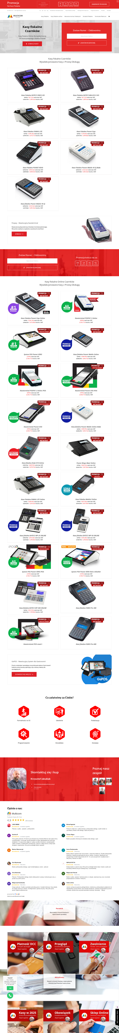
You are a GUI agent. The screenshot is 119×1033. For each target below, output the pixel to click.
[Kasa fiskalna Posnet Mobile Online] (82, 339)
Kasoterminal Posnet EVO (33, 427)
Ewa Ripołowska (16, 862)
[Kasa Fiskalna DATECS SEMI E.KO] (29, 80)
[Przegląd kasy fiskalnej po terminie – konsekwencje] (68, 953)
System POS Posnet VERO (33, 354)
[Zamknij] (17, 976)
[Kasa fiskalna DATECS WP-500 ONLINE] (29, 593)
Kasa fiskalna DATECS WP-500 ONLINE (33, 608)
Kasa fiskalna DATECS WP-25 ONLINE (33, 535)
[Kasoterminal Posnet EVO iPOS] (82, 375)
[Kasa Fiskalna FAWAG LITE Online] (29, 484)
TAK (10, 988)
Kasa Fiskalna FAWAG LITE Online (33, 499)
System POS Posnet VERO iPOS (33, 572)
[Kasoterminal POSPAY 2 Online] (82, 303)
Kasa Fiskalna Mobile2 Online (86, 499)
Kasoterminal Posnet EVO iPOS (86, 391)
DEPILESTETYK (70, 862)
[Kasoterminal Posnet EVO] (29, 411)
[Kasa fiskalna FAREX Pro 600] (82, 629)
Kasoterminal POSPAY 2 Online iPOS (33, 391)
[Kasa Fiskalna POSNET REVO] (29, 152)
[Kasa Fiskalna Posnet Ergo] (82, 116)
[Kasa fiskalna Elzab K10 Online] (29, 448)
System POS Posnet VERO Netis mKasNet (86, 572)
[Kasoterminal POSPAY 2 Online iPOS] (29, 375)
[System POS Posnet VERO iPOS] (29, 556)
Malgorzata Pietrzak (71, 872)
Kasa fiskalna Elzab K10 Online (33, 463)
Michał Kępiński (70, 824)
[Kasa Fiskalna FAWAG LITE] (29, 116)
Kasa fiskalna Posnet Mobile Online (86, 354)
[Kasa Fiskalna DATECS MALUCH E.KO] (82, 80)
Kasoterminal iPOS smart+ (33, 644)
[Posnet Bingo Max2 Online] (82, 448)
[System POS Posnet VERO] (29, 339)
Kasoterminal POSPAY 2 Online (86, 318)
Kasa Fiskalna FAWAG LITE (33, 131)
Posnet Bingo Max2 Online (86, 463)
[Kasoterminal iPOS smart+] (29, 629)
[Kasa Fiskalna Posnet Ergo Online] (29, 303)
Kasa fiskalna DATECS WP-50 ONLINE (86, 535)
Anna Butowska (16, 872)
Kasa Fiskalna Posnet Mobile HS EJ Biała (86, 168)
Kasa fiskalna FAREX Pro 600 (86, 644)
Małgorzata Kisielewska (18, 882)
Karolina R (15, 834)
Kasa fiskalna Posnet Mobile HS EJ (33, 204)
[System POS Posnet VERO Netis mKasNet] (82, 556)
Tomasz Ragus (70, 834)
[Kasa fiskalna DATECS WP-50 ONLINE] (82, 520)
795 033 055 (37, 787)
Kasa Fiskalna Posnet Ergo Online (33, 318)
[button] (10, 995)
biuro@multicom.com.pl (20, 10)
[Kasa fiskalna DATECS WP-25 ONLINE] (29, 520)
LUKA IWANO (15, 824)
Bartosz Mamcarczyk (17, 849)
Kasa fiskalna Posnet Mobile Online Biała (86, 427)
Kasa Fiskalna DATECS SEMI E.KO (33, 95)
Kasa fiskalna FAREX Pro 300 (86, 608)
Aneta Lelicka (70, 882)
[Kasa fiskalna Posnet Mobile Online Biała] (82, 411)
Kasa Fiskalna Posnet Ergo (86, 131)
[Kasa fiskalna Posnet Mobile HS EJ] (29, 188)
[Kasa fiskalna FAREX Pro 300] (82, 593)
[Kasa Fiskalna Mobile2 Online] (82, 484)
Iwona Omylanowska (72, 849)
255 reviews (29, 820)
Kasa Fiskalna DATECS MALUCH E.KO (86, 95)
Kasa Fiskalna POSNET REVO (33, 168)
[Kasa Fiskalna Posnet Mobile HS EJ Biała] (82, 152)
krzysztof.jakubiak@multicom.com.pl (44, 784)
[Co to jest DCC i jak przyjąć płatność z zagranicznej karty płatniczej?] (33, 953)
